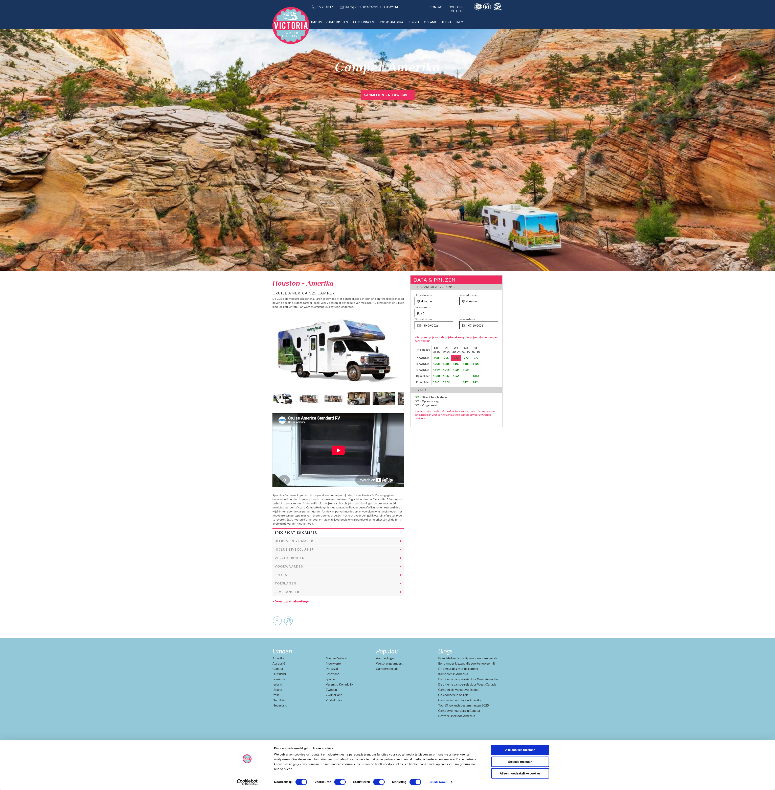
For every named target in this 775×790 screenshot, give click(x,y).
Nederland (279, 705)
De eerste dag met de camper (458, 668)
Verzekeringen (290, 558)
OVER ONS (456, 7)
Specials (283, 575)
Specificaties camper (296, 532)
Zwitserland (334, 695)
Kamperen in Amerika (453, 674)
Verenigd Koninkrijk (339, 684)
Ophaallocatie (423, 295)
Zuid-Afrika (334, 700)
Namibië (278, 700)
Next (401, 398)
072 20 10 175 (325, 7)
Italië (276, 695)
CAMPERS (315, 22)
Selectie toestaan (520, 761)
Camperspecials (387, 668)
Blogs (445, 651)
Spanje (330, 679)
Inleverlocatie (468, 295)
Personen (421, 307)
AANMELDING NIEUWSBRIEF (388, 95)
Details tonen (437, 782)
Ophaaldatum (423, 319)
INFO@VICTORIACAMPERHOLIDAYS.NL (372, 7)
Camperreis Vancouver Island (458, 689)
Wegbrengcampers (389, 663)
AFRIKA (446, 22)
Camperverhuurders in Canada (459, 710)
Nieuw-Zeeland (336, 658)
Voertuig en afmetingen (291, 601)
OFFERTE (457, 11)
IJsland (277, 689)
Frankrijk (278, 679)
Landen (282, 651)
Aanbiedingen (385, 658)
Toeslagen (285, 583)
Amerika (278, 658)
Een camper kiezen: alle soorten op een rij (466, 663)
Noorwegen (334, 663)
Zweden (331, 689)
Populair (387, 651)
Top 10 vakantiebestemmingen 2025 (463, 705)
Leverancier (287, 592)
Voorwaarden (289, 566)
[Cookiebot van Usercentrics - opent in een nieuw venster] (247, 782)
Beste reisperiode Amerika (456, 716)
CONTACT (437, 7)
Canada (277, 668)
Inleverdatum (467, 319)
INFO (459, 22)
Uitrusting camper (294, 541)
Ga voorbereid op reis (453, 695)
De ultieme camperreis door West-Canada (467, 684)
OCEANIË (430, 22)
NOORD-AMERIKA (391, 22)
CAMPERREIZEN (337, 22)
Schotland (332, 674)
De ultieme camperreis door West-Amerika (468, 679)
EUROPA (413, 22)
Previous (275, 398)
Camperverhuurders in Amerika (459, 700)
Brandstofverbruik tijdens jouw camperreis (467, 658)
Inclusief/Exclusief (294, 549)
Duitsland (279, 674)
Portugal (332, 668)
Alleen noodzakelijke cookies (520, 773)
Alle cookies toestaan (520, 749)
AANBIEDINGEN (363, 22)
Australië (278, 663)
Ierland (277, 684)
